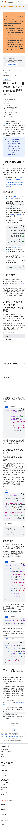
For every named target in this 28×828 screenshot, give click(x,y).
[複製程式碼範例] (23, 226)
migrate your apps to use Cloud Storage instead (15, 34)
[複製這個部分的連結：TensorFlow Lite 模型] (7, 165)
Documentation (7, 7)
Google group (4, 787)
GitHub (3, 759)
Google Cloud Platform (7, 812)
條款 (2, 820)
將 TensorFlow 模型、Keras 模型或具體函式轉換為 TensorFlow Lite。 (15, 184)
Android (3, 804)
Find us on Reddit (5, 768)
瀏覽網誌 (3, 765)
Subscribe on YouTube (6, 773)
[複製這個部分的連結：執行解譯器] (14, 541)
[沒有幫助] (15, 76)
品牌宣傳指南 (4, 792)
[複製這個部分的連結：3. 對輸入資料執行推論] (9, 453)
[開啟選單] (2, 2)
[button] (15, 257)
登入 (25, 2)
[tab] (6, 406)
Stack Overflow (5, 784)
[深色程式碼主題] (21, 226)
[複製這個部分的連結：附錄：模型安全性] (4, 674)
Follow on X (4, 770)
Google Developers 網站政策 (11, 736)
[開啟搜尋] (18, 2)
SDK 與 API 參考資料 (6, 751)
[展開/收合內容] (14, 99)
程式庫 (3, 756)
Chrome (3, 807)
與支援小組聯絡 (5, 782)
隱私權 (6, 820)
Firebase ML (19, 7)
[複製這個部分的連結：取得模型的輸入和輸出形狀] (8, 460)
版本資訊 (3, 789)
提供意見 (7, 79)
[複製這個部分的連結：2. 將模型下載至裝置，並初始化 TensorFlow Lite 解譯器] (9, 311)
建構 (6, 72)
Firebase (5, 71)
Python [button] (6, 491)
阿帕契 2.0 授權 (18, 735)
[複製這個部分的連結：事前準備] (14, 192)
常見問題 (3, 794)
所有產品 (3, 814)
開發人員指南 (4, 749)
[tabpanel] (14, 423)
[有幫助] (13, 76)
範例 (2, 754)
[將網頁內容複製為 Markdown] (9, 94)
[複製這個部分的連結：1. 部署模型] (17, 275)
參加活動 (3, 775)
